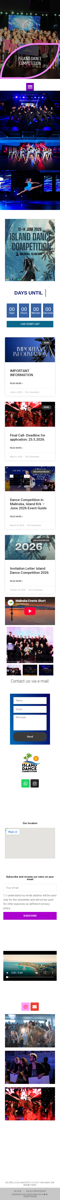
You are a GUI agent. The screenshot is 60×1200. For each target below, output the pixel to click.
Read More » (16, 383)
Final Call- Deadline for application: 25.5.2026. (27, 437)
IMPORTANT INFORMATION (21, 373)
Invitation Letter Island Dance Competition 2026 (29, 571)
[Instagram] (34, 783)
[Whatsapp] (25, 783)
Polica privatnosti (36, 1191)
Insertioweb (30, 1196)
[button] (30, 87)
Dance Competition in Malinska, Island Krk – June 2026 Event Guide (28, 504)
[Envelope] (34, 1006)
